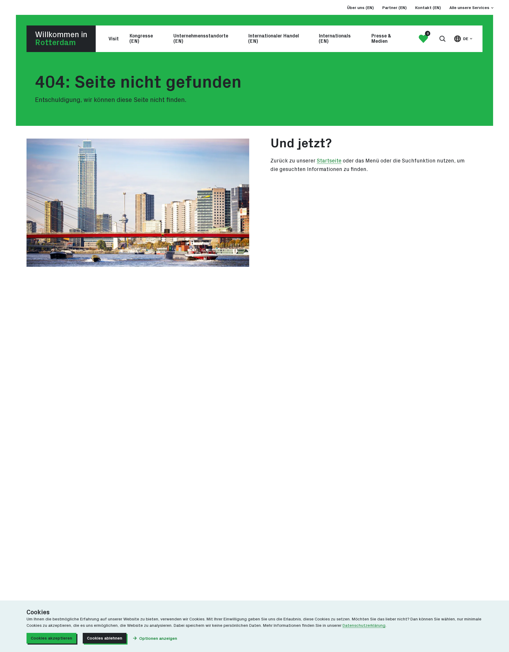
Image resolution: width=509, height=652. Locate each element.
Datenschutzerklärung (364, 625)
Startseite (329, 161)
